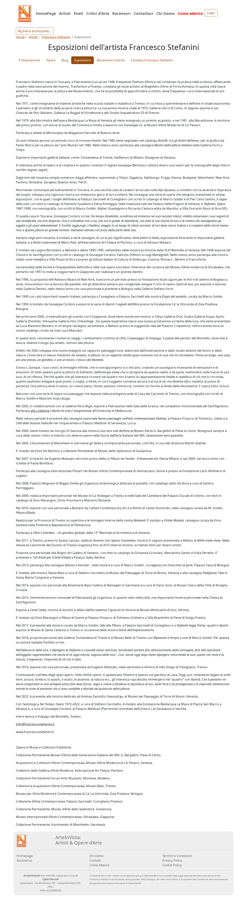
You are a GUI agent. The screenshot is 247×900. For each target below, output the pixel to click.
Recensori (121, 13)
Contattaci (143, 13)
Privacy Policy (172, 860)
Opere (50, 60)
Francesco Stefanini (56, 37)
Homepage (25, 856)
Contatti (95, 860)
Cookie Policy (172, 865)
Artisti (65, 13)
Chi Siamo (165, 13)
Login (211, 13)
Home (20, 37)
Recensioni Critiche (111, 60)
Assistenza (24, 860)
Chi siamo (96, 856)
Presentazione (29, 60)
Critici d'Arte (97, 13)
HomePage (46, 13)
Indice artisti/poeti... (36, 31)
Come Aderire (99, 865)
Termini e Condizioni (177, 856)
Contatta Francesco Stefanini (152, 60)
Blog (65, 60)
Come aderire (190, 13)
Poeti (78, 13)
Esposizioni (82, 60)
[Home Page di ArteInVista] (21, 840)
